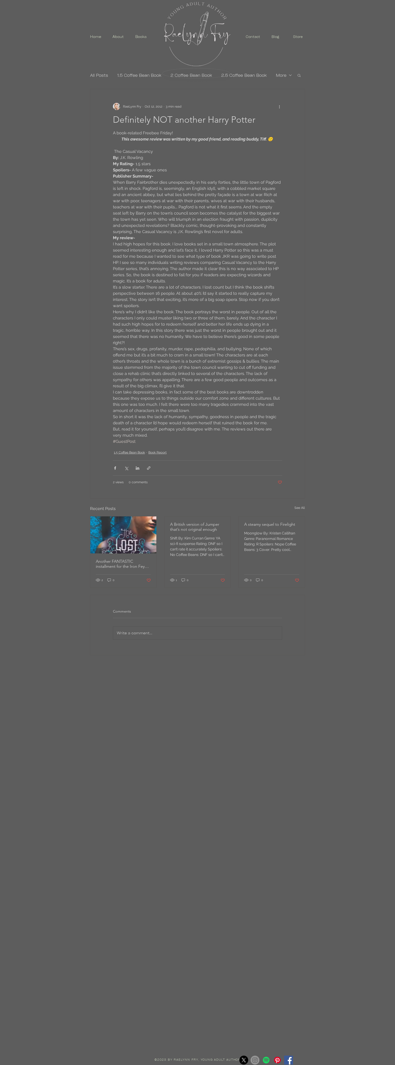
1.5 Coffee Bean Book (139, 75)
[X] (243, 1060)
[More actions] (279, 106)
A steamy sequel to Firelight (269, 524)
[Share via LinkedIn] (137, 468)
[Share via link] (149, 468)
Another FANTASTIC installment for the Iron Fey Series (120, 564)
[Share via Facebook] (115, 468)
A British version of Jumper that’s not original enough (194, 527)
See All (299, 508)
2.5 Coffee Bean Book (244, 75)
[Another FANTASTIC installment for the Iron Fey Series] (123, 534)
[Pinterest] (277, 1060)
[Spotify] (266, 1060)
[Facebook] (288, 1060)
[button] (299, 75)
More (281, 75)
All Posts (99, 75)
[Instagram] (255, 1060)
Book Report (157, 452)
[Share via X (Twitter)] (126, 468)
